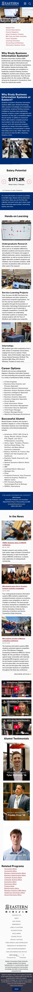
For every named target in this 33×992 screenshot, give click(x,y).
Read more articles (21, 674)
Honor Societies (11, 38)
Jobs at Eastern (16, 927)
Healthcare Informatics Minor (14, 893)
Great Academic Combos (15, 34)
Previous (4, 181)
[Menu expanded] (25, 3)
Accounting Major (10, 869)
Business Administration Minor (15, 875)
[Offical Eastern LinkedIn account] (13, 912)
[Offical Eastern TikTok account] (19, 912)
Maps (17, 918)
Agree (16, 989)
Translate (22, 957)
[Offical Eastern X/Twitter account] (22, 912)
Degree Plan (10, 28)
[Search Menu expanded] (29, 3)
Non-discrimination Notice (16, 952)
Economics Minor (10, 884)
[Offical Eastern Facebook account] (6, 912)
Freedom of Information (16, 946)
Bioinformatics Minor (11, 888)
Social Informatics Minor (13, 895)
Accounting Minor (10, 871)
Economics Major (10, 882)
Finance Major (9, 886)
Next (29, 181)
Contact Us (16, 915)
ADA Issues (16, 921)
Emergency (16, 924)
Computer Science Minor (13, 880)
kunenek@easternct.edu (16, 504)
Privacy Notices (16, 939)
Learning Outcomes (13, 41)
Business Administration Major (15, 873)
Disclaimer (16, 933)
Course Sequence (12, 32)
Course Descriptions (13, 30)
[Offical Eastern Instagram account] (9, 912)
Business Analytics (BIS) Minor (15, 890)
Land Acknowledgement (16, 949)
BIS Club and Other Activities (16, 36)
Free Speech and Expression (16, 942)
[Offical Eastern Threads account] (16, 912)
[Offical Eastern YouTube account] (26, 912)
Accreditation (16, 930)
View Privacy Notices (16, 985)
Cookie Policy (16, 936)
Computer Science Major (13, 877)
